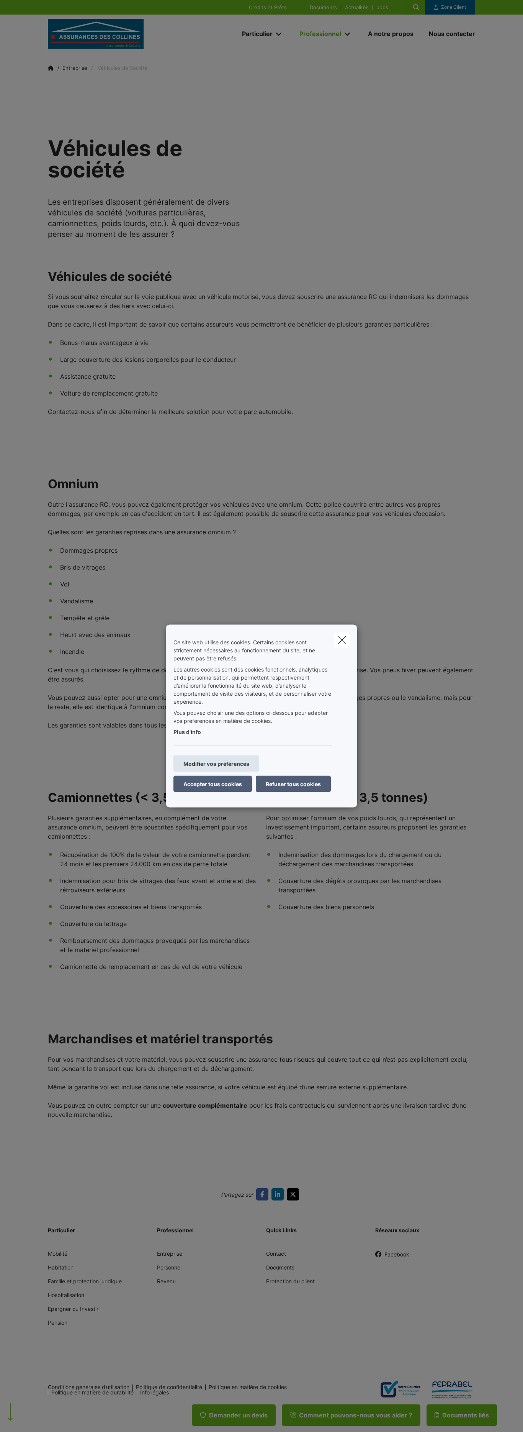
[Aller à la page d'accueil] (124, 34)
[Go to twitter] (294, 1194)
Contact (276, 1253)
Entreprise (169, 1253)
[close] (342, 640)
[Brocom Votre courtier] (397, 1390)
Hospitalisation (66, 1295)
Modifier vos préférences (216, 763)
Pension (57, 1322)
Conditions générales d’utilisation (88, 1387)
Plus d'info (187, 732)
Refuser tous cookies (293, 784)
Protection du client (290, 1281)
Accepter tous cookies (212, 784)
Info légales (154, 1392)
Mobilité (57, 1253)
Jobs (382, 7)
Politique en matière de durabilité (92, 1392)
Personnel (169, 1267)
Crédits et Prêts (268, 7)
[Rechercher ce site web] (416, 7)
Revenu (166, 1281)
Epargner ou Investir (73, 1309)
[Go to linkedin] (279, 1194)
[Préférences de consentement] (30, 1417)
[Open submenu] (279, 34)
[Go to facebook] (263, 1194)
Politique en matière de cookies (248, 1387)
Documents (323, 7)
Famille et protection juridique (85, 1281)
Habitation (61, 1267)
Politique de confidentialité (169, 1387)
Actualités (357, 7)
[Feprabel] (449, 1390)
